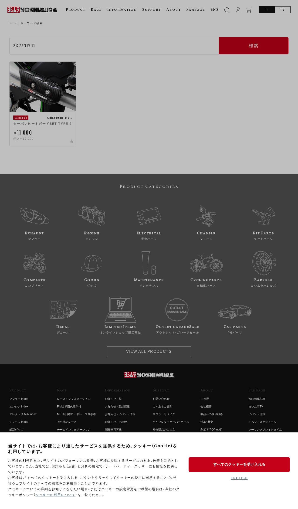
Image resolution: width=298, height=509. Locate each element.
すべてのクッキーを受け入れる (239, 464)
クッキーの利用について (56, 495)
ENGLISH (239, 478)
